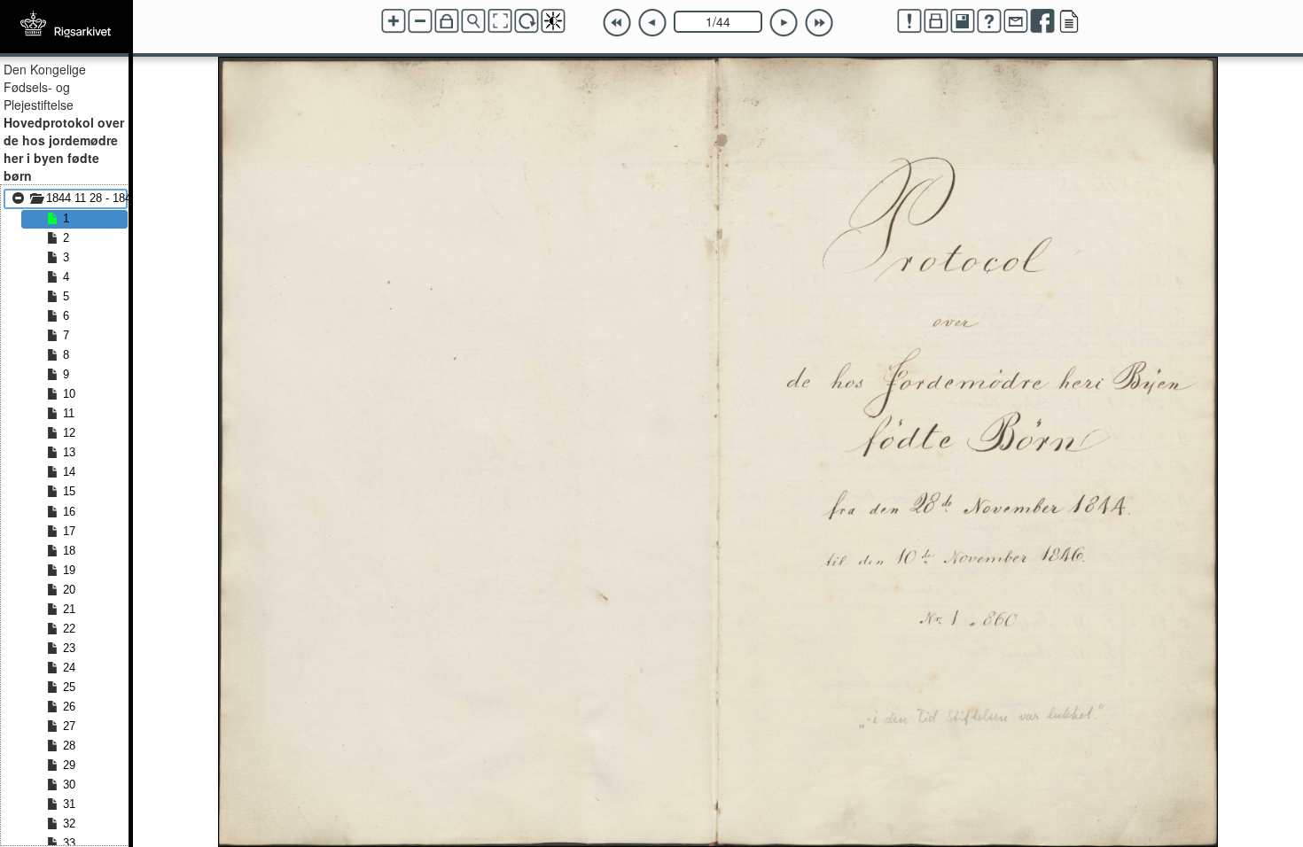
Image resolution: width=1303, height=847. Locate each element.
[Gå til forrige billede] (652, 23)
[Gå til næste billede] (783, 23)
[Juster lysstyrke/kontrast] (553, 21)
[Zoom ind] (393, 21)
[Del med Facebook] (1042, 21)
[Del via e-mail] (1015, 21)
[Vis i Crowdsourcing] (1069, 21)
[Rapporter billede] (909, 21)
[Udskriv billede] (936, 21)
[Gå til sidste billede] (819, 23)
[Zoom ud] (420, 21)
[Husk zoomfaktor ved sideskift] (446, 21)
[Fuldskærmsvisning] (500, 21)
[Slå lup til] (473, 21)
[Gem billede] (962, 21)
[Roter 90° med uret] (526, 21)
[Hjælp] (989, 21)
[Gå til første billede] (617, 23)
